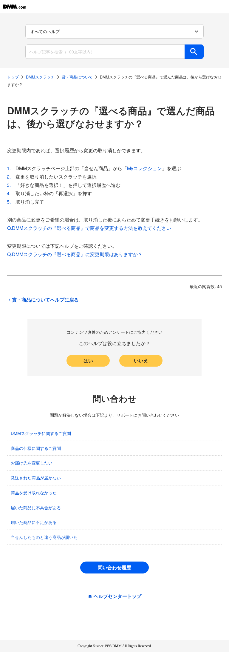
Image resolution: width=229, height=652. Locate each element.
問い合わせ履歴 (114, 567)
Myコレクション (144, 168)
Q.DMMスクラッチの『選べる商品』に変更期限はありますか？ (75, 254)
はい (88, 360)
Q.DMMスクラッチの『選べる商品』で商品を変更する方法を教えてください (89, 227)
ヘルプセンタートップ (117, 596)
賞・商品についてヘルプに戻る (45, 299)
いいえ (141, 360)
